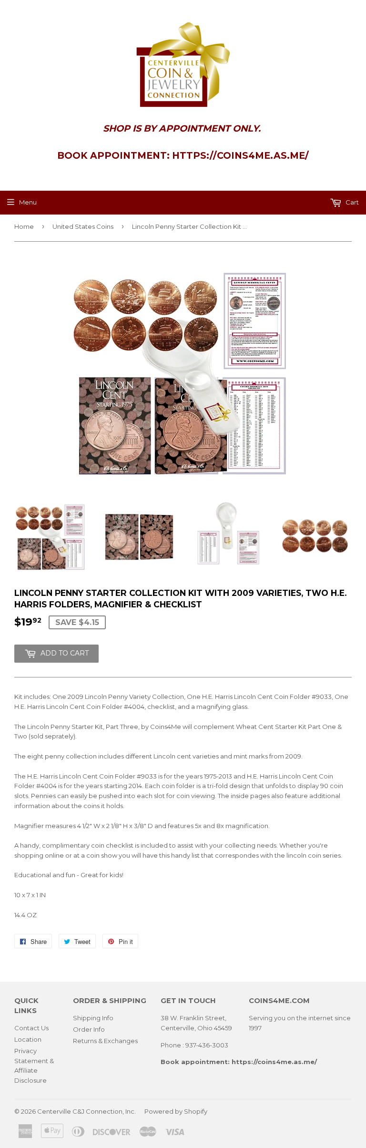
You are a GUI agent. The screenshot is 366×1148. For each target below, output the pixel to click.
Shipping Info (93, 1018)
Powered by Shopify (175, 1111)
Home (24, 226)
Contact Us (31, 1028)
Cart (351, 202)
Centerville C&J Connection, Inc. (86, 1111)
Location (27, 1039)
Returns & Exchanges (105, 1041)
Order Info (89, 1029)
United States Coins (82, 226)
